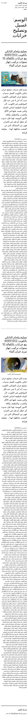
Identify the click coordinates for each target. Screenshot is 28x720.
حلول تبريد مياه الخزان (21, 272)
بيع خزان (21, 147)
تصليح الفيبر (24, 497)
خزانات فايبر (15, 571)
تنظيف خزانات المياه (18, 517)
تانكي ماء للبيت (11, 481)
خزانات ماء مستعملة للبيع (20, 575)
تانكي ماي (17, 483)
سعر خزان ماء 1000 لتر (7, 591)
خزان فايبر (4, 538)
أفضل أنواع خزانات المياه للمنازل (14, 192)
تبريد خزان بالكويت (12, 149)
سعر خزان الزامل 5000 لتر (20, 587)
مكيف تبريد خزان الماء (18, 685)
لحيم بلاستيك (15, 664)
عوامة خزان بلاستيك (8, 622)
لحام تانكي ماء (7, 304)
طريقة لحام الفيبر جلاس (11, 618)
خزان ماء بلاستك (14, 548)
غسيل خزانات (14, 628)
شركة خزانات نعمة (22, 609)
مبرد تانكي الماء (8, 312)
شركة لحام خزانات (14, 169)
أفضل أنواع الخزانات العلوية (16, 438)
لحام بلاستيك (15, 652)
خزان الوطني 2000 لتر (9, 536)
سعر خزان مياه (14, 597)
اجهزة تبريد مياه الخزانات (8, 194)
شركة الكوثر (22, 3)
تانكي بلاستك (19, 479)
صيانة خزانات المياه (10, 290)
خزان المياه (18, 536)
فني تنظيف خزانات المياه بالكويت (14, 302)
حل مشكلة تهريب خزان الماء (10, 269)
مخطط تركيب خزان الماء (14, 669)
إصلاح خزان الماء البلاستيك (12, 448)
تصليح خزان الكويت (15, 432)
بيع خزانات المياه (11, 477)
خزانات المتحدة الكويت (7, 274)
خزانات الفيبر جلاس (14, 562)
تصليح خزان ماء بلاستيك (9, 241)
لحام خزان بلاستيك (11, 184)
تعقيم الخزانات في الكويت (10, 255)
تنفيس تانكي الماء (18, 522)
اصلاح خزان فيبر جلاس (14, 208)
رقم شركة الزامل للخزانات (16, 583)
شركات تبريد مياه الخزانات (13, 282)
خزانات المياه (12, 566)
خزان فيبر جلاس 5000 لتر (8, 542)
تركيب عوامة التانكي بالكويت (11, 153)
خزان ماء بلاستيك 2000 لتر (15, 550)
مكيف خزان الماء (8, 685)
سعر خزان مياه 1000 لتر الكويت (19, 280)
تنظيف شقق (9, 517)
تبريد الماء (20, 216)
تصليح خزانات (19, 159)
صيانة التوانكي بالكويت (9, 173)
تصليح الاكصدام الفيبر (10, 495)
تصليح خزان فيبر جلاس (21, 241)
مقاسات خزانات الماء (21, 681)
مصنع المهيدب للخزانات (7, 675)
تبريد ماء (21, 222)
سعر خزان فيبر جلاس (19, 591)
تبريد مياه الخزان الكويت (18, 491)
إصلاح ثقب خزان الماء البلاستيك (14, 141)
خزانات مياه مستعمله (19, 579)
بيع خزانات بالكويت (14, 147)
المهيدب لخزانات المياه (7, 468)
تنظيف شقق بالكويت (15, 519)
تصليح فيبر (18, 253)
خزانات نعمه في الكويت (17, 278)
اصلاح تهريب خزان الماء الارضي (10, 200)
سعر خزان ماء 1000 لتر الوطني (19, 593)
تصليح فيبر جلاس (11, 253)
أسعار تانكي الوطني (17, 190)
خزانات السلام (23, 562)
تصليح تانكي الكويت (15, 155)
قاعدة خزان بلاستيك (8, 632)
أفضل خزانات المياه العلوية (11, 442)
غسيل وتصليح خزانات (21, 298)
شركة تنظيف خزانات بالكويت (19, 607)
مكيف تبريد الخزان (13, 683)
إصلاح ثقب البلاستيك (17, 446)
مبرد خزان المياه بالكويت (9, 314)
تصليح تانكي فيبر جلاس (15, 501)
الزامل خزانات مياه (19, 466)
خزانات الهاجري (23, 276)
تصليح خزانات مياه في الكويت (13, 163)
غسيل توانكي (13, 296)
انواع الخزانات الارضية (15, 473)
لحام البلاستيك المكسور (12, 648)
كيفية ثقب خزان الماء (16, 646)
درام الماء (17, 581)
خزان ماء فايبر (12, 552)
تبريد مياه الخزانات (18, 227)
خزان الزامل (12, 532)
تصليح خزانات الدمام (10, 507)
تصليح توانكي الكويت (7, 430)
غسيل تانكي (10, 292)
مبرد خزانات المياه (22, 316)
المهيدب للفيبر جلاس (22, 470)
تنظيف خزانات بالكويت (16, 261)
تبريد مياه (10, 225)
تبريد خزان (20, 218)
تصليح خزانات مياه (15, 509)
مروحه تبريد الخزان (19, 675)
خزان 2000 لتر (15, 530)
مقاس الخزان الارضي (9, 679)
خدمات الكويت (23, 169)
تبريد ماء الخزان (5, 222)
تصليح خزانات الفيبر (15, 243)
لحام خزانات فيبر (13, 310)
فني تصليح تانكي (19, 300)
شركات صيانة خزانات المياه (9, 605)
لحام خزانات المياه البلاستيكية (14, 662)
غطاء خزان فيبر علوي (17, 630)
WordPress (14, 713)
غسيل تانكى (24, 624)
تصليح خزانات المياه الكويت (17, 245)
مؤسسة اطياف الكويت (21, 666)
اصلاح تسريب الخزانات (12, 198)
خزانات (13, 560)
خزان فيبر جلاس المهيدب (20, 544)
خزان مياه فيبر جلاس (16, 558)
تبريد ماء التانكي (14, 222)
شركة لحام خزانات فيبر (21, 173)
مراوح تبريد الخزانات (7, 318)
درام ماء (13, 581)
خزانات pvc (8, 560)
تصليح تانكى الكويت (17, 430)
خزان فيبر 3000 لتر (20, 542)
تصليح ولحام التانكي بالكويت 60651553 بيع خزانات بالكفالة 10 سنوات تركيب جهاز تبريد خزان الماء (14, 58)
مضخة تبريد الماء (23, 321)
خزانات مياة (11, 575)
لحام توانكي (9, 182)
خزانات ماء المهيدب (9, 573)
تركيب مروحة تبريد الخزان (20, 493)
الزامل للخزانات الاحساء (8, 466)
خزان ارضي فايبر (11, 272)
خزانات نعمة (10, 579)
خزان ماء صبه (20, 552)
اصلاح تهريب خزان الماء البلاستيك (10, 143)
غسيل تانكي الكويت (10, 176)
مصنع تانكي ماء (23, 677)
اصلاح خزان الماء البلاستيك (20, 145)
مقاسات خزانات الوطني (10, 681)
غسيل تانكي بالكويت (22, 296)
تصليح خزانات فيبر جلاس (16, 247)
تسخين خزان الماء (8, 493)
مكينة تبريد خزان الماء (12, 321)
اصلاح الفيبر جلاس (7, 456)
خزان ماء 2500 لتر (17, 546)
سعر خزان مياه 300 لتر (16, 599)
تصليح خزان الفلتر (16, 239)
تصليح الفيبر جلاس (15, 497)
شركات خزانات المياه (21, 605)
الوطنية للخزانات (12, 470)
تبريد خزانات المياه (17, 220)
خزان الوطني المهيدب (21, 538)
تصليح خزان (24, 239)
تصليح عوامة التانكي (14, 165)
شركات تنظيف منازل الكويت (9, 603)
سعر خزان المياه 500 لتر (19, 589)
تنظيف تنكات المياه (19, 515)
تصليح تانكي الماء (15, 233)
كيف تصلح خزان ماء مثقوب (13, 640)
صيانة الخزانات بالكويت (21, 176)
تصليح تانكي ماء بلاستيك (9, 235)
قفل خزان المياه (23, 634)
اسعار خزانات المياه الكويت (20, 196)
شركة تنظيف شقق (7, 607)
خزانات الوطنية (9, 568)
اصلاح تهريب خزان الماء (12, 458)
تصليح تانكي (24, 155)
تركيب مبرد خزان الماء (16, 231)
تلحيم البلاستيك (13, 513)
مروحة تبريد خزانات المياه (13, 673)
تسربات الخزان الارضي (21, 495)
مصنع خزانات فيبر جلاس (12, 677)
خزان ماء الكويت (23, 548)
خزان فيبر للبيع (10, 544)
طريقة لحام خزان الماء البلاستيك (19, 620)
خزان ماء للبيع (15, 554)
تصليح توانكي (24, 157)
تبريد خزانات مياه (6, 487)
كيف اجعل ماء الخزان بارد (7, 636)
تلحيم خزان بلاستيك (16, 167)
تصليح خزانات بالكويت (10, 161)
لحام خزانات (19, 308)
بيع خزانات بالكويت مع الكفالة (11, 214)
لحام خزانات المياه (22, 310)
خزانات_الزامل (6, 278)
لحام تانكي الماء (15, 304)
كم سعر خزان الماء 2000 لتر (11, 634)
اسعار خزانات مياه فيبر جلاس (12, 454)
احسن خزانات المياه (12, 450)
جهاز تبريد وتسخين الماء (11, 526)
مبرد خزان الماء (20, 314)
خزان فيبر (24, 540)
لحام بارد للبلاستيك (11, 650)
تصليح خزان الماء (16, 157)
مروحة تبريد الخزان (15, 671)
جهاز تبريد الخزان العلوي (21, 263)
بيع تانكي (11, 212)
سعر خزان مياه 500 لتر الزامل (14, 601)
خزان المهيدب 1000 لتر (17, 534)
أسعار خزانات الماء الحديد (16, 436)
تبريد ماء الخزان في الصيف (20, 225)
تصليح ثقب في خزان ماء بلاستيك (12, 237)
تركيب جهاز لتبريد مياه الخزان (15, 151)
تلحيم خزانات (18, 259)
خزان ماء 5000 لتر (7, 546)
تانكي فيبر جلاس (11, 479)
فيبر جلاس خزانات (18, 632)
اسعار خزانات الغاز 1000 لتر (13, 452)
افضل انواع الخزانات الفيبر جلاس (19, 464)
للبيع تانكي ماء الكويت (17, 312)
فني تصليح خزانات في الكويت (13, 180)
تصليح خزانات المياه (10, 159)
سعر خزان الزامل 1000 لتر (10, 585)
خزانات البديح (16, 274)
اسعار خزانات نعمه (8, 196)
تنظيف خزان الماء (9, 515)
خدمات (8, 432)
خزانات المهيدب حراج (21, 566)
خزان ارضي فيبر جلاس (21, 532)
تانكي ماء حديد (19, 481)
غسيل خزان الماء (22, 628)
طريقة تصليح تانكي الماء (12, 615)
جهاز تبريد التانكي (6, 261)
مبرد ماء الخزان (13, 316)
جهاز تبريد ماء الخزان (10, 267)
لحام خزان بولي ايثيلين (16, 656)
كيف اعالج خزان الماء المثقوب (19, 638)
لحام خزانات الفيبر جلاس (16, 186)
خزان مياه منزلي (20, 560)
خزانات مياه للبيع (17, 577)
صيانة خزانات (13, 609)
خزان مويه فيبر (12, 556)
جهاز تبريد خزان (20, 265)
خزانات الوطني (14, 276)
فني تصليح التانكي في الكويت (12, 178)
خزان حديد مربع (11, 538)
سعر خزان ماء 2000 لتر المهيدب (14, 595)
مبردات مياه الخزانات (17, 318)
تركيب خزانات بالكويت (17, 229)
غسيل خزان (6, 296)
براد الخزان (11, 475)
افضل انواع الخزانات (7, 462)
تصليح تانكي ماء (6, 155)
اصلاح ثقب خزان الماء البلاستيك (16, 204)
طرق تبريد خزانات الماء (17, 613)
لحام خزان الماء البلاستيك (14, 306)
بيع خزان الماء (19, 477)
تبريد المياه (14, 216)
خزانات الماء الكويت (22, 564)
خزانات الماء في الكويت (10, 564)
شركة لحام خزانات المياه (10, 171)
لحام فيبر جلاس (20, 188)
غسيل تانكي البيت (9, 624)
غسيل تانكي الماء (6, 294)
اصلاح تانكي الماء (23, 198)
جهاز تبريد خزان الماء (10, 265)
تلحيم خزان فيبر (7, 167)
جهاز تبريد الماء (10, 263)
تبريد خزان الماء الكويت (17, 487)
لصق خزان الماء (7, 664)
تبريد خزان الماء (13, 218)
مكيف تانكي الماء (22, 683)
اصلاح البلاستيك (16, 456)
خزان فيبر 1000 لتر (16, 540)
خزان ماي (19, 556)
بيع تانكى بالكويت (9, 145)
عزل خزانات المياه (17, 622)
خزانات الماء (6, 562)
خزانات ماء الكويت (19, 573)
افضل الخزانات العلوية (17, 462)
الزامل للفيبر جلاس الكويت (20, 468)
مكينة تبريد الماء (23, 687)
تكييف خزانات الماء (22, 257)
